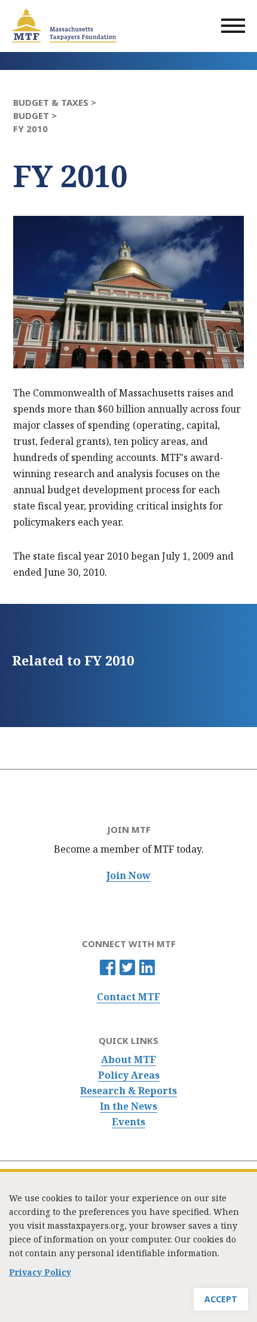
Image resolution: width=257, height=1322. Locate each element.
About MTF (128, 1060)
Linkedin (147, 967)
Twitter (127, 967)
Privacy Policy (40, 1272)
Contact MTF (128, 997)
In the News (128, 1106)
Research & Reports (128, 1091)
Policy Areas (129, 1075)
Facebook (107, 967)
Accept (220, 1299)
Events (128, 1122)
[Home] (64, 25)
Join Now (128, 875)
